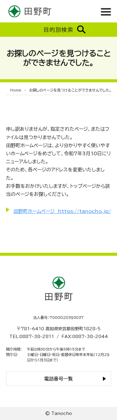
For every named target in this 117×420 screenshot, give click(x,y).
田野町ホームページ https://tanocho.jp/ (62, 211)
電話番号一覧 (58, 378)
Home (15, 90)
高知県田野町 (30, 11)
